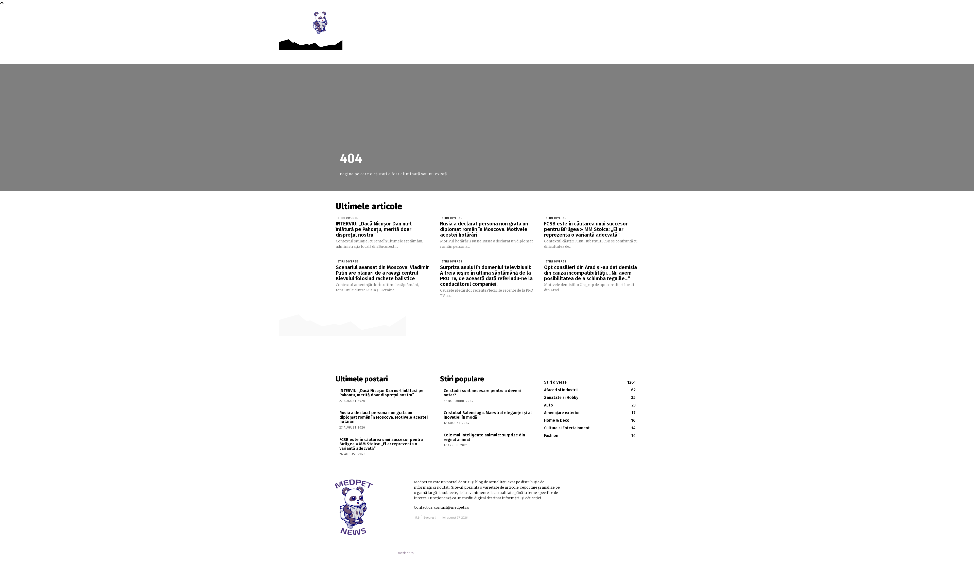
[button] (657, 16)
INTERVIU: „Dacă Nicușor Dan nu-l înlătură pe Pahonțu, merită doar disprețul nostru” (374, 229)
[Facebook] (645, 15)
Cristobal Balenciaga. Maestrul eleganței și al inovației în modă (488, 415)
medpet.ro (406, 553)
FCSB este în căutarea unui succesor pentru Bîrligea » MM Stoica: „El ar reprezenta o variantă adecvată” (586, 229)
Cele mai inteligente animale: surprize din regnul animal (484, 437)
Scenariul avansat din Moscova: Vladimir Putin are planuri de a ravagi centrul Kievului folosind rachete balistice (382, 272)
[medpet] (320, 22)
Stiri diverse (348, 218)
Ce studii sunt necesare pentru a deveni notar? (482, 393)
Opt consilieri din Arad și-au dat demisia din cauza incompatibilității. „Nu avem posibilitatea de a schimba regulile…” (590, 272)
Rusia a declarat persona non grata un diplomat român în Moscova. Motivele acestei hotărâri (484, 229)
